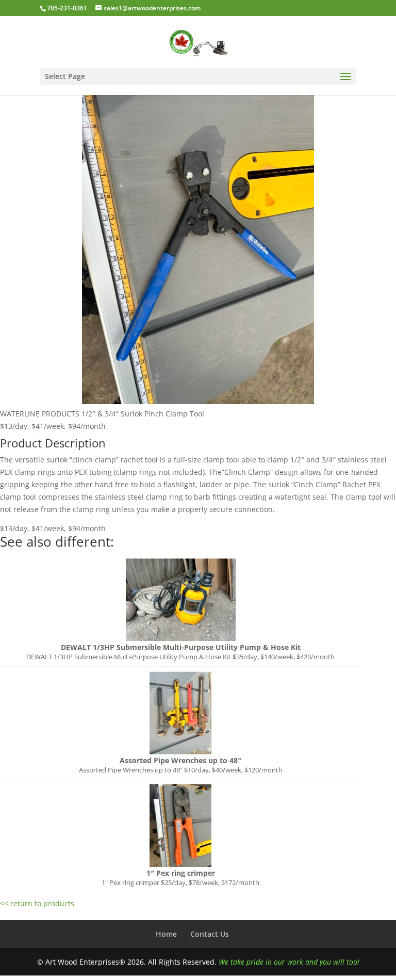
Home (166, 934)
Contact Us (209, 934)
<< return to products (37, 903)
